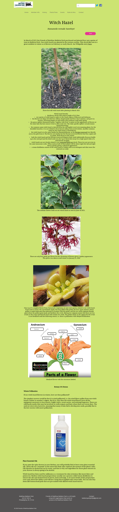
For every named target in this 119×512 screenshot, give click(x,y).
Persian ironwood (81, 132)
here (90, 44)
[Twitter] (97, 5)
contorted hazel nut (66, 142)
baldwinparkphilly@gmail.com (91, 498)
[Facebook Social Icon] (100, 5)
